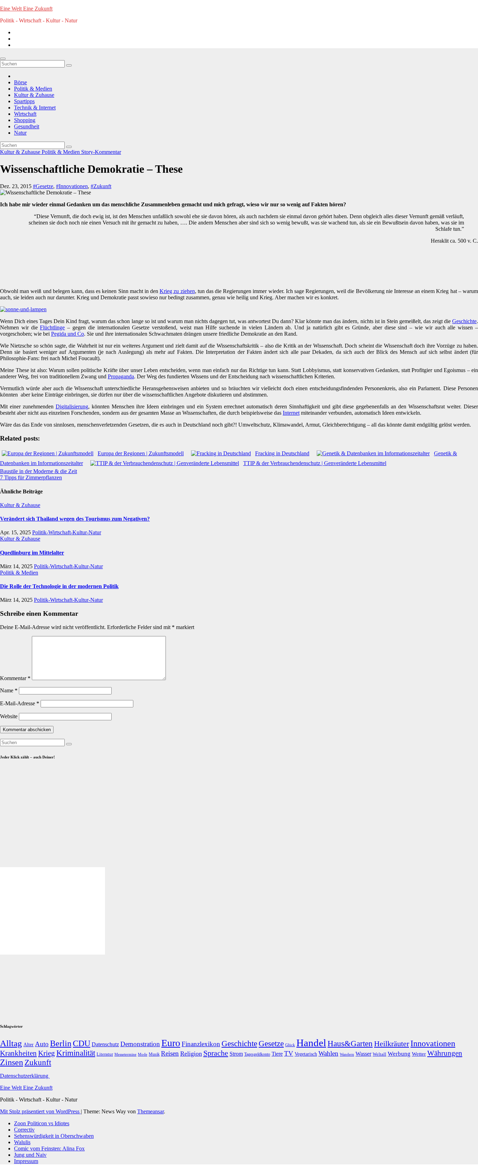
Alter (28, 1044)
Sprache (215, 1053)
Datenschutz (105, 1044)
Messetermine (125, 1054)
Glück (290, 1045)
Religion (191, 1053)
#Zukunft (101, 186)
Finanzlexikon (201, 1044)
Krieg (46, 1053)
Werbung (399, 1053)
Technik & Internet (35, 107)
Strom (236, 1054)
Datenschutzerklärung (25, 1076)
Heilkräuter (391, 1043)
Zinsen (11, 1062)
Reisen (170, 1053)
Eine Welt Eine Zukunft (26, 9)
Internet (291, 413)
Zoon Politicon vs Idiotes (41, 1123)
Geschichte (464, 321)
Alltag (11, 1043)
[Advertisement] (131, 265)
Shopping (24, 120)
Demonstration (140, 1044)
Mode (142, 1054)
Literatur (105, 1054)
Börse (20, 82)
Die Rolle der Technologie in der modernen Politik (59, 586)
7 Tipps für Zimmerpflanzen (31, 477)
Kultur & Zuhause (34, 95)
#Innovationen (72, 186)
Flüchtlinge (52, 327)
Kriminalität (75, 1053)
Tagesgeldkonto (257, 1054)
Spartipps (24, 101)
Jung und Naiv (30, 1155)
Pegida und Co (67, 334)
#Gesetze (43, 186)
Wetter (419, 1054)
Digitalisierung (72, 406)
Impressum (26, 1161)
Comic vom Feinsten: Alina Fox (49, 1148)
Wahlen (328, 1053)
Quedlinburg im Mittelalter (32, 553)
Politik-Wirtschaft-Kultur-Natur (66, 532)
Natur (20, 133)
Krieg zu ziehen (177, 291)
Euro (170, 1042)
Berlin (60, 1043)
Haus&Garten (350, 1043)
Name (8, 690)
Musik (154, 1054)
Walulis (22, 1142)
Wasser (363, 1054)
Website (8, 716)
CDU (81, 1043)
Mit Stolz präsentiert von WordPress (40, 1111)
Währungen (444, 1053)
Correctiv (24, 1130)
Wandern (347, 1054)
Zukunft (37, 1062)
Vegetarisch (306, 1054)
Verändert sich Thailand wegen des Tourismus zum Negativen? (75, 519)
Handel (311, 1042)
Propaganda (121, 376)
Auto (42, 1044)
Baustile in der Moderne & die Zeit (38, 471)
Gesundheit (26, 126)
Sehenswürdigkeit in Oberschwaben (54, 1136)
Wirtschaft (25, 114)
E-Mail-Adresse (19, 703)
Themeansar (150, 1111)
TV (288, 1053)
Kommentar (15, 678)
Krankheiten (18, 1053)
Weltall (379, 1054)
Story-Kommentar (101, 152)
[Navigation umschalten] (3, 59)
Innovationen (432, 1043)
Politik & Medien (33, 89)
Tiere (277, 1053)
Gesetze (271, 1043)
